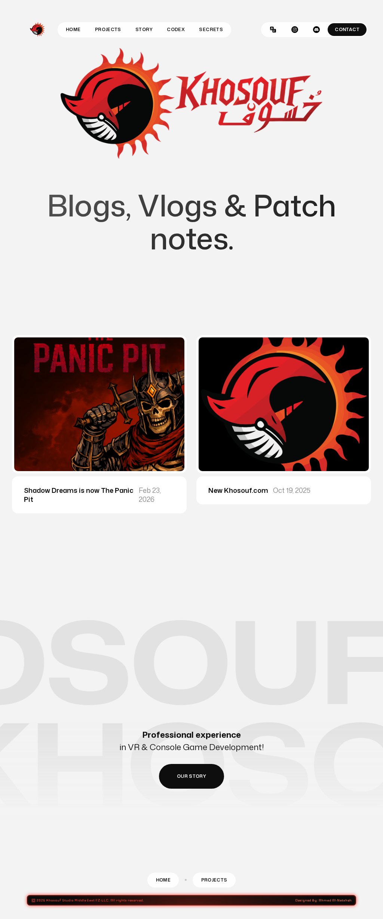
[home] (37, 29)
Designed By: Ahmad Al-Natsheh (323, 900)
